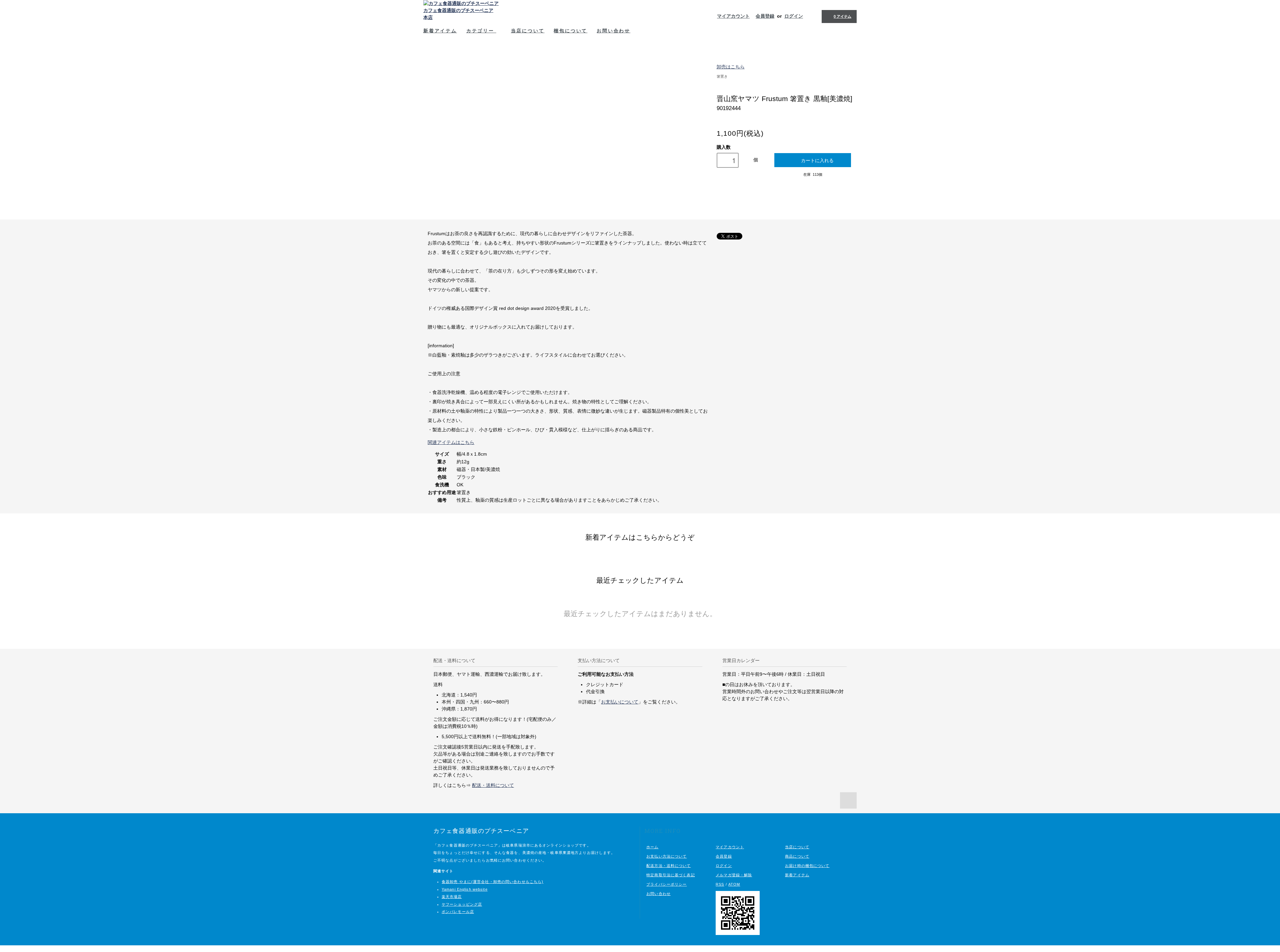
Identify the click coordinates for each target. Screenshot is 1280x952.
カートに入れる (817, 160)
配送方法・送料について (668, 866)
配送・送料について (493, 785)
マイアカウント (733, 16)
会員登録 (765, 16)
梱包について (570, 30)
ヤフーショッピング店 (462, 904)
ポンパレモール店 (458, 912)
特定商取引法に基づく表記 (670, 875)
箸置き (722, 76)
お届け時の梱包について (807, 866)
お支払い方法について (666, 856)
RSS (720, 884)
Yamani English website (465, 889)
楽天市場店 (452, 897)
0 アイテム (842, 16)
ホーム (652, 847)
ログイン (793, 16)
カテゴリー (481, 30)
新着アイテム (440, 30)
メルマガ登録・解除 (734, 875)
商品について (797, 856)
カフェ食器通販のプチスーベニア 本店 (458, 14)
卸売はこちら (731, 66)
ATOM (734, 884)
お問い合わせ (613, 30)
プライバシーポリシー (666, 884)
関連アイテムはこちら (451, 442)
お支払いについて (619, 701)
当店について (528, 30)
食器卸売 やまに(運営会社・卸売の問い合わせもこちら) (492, 882)
